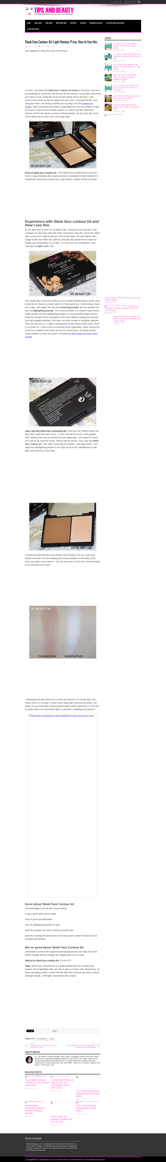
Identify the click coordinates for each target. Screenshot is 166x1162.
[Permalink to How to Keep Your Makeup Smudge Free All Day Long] (63, 1103)
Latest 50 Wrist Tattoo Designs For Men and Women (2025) (126, 97)
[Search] (139, 2)
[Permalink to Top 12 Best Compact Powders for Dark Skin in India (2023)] (37, 1076)
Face (43, 46)
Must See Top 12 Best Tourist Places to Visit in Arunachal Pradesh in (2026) (124, 77)
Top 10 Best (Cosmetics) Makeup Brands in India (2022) (88, 1093)
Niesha (35, 46)
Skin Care (48, 23)
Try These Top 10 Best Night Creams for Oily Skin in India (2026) (124, 46)
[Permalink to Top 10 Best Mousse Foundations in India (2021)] (88, 1101)
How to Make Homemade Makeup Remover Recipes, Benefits (35, 1109)
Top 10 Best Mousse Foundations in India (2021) (86, 1108)
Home (29, 23)
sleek (52, 1038)
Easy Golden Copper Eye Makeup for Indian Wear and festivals (81, 1045)
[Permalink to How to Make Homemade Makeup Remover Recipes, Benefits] (37, 1101)
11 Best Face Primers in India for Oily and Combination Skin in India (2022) (62, 1084)
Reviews (73, 23)
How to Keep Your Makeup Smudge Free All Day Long (61, 1119)
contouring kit (41, 1038)
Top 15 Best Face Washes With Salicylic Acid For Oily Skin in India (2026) (126, 66)
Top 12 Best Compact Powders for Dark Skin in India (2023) (37, 1082)
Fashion (83, 23)
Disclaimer (59, 1159)
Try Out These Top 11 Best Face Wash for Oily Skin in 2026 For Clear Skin (126, 87)
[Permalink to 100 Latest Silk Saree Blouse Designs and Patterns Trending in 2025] (108, 110)
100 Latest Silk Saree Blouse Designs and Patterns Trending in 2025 (126, 107)
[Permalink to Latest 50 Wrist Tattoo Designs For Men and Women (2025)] (108, 101)
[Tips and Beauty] (50, 14)
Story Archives (33, 29)
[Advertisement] (62, 72)
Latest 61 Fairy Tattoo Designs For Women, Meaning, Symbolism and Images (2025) (126, 318)
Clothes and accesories (115, 23)
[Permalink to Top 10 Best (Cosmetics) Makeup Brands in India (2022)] (88, 1077)
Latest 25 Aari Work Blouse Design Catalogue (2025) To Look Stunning (122, 308)
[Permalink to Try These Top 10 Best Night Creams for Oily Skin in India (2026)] (108, 49)
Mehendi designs (96, 23)
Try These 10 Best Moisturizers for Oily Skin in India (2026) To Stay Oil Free (127, 56)
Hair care (38, 23)
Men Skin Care (61, 23)
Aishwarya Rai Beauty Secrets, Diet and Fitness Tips (43, 1045)
